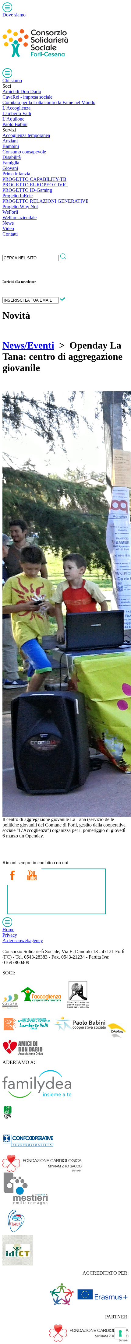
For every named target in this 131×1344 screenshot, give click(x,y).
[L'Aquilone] (116, 1036)
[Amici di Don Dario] (22, 1053)
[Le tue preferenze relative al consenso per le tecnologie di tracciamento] (120, 1333)
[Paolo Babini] (79, 1036)
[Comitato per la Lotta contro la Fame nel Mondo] (78, 1007)
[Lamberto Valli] (26, 1036)
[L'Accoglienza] (40, 1007)
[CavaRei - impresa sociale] (10, 1007)
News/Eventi (28, 345)
